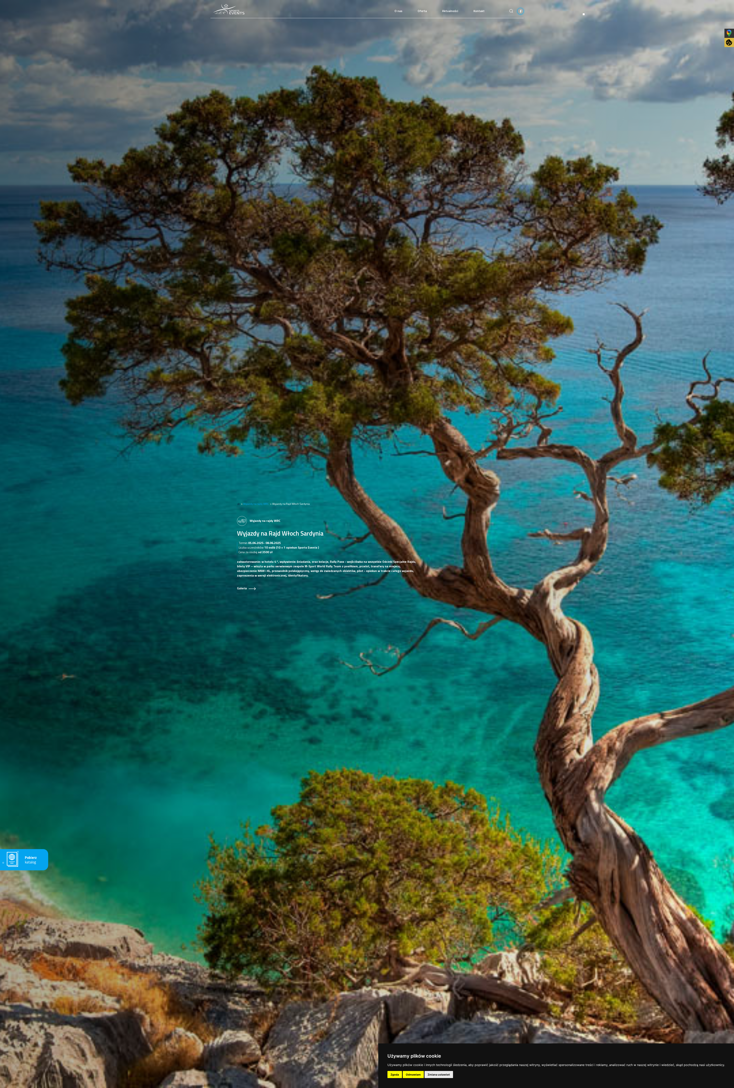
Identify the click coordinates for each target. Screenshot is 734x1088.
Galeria (242, 588)
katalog (31, 860)
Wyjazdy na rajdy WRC (256, 504)
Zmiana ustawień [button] (439, 1074)
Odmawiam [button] (413, 1074)
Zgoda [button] (395, 1074)
